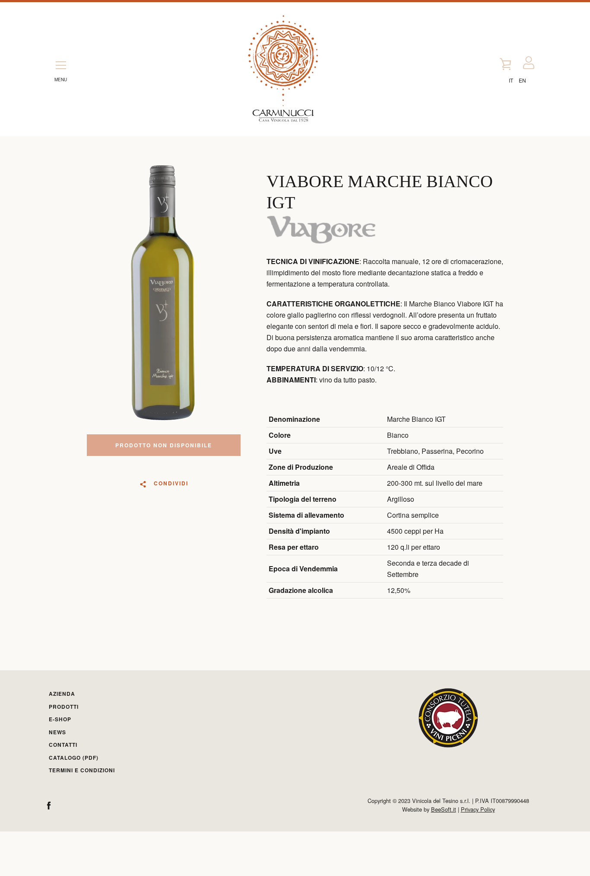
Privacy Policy (478, 809)
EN (522, 80)
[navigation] (61, 63)
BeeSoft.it (443, 809)
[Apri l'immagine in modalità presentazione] (163, 293)
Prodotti (64, 706)
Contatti (63, 745)
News (57, 732)
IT (511, 80)
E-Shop (60, 719)
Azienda (62, 694)
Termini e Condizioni (82, 770)
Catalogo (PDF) (73, 757)
